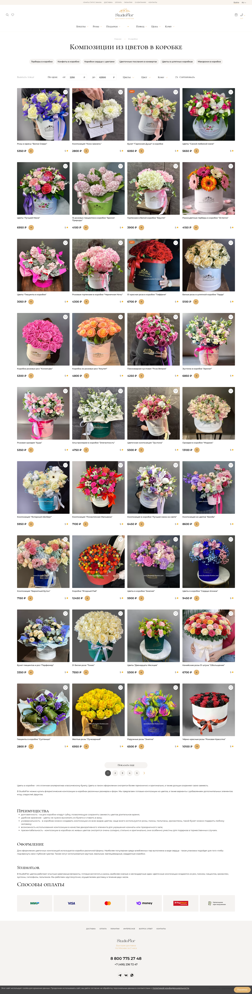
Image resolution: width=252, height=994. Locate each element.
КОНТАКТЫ (161, 929)
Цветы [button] (127, 77)
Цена (154, 26)
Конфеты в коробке (68, 61)
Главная (117, 39)
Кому (168, 26)
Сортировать (187, 77)
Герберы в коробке (42, 61)
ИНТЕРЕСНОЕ (129, 929)
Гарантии (128, 2)
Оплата (118, 2)
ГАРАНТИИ (115, 929)
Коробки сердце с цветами (99, 61)
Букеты (81, 26)
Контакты (153, 2)
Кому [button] (161, 77)
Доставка (108, 2)
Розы (96, 26)
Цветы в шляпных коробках (177, 61)
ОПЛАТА (103, 929)
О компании (140, 2)
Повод (140, 26)
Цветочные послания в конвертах (138, 61)
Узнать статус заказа (92, 2)
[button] (7, 14)
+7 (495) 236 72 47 (126, 964)
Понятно (242, 989)
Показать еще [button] (126, 765)
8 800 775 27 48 (126, 958)
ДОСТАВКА (91, 929)
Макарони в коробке (209, 61)
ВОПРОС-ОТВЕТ (146, 929)
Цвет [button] (144, 77)
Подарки (112, 26)
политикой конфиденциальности (171, 988)
